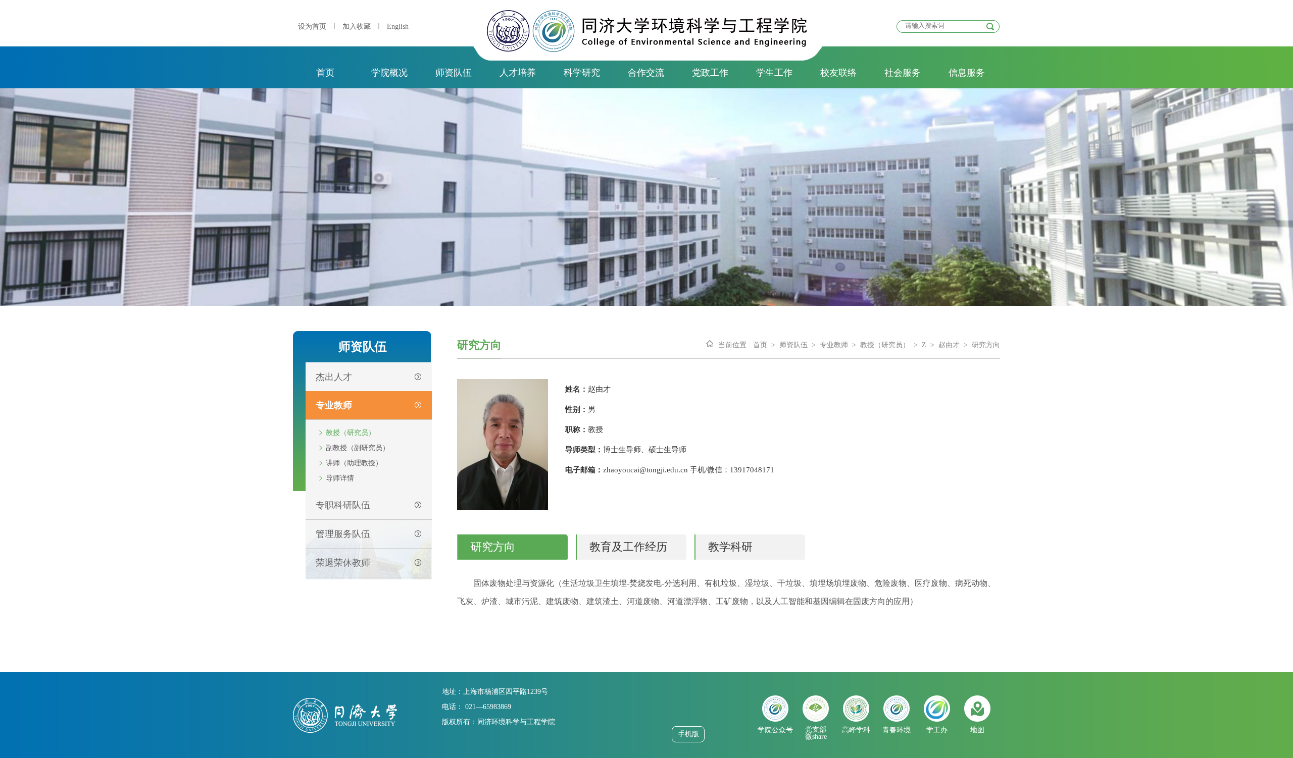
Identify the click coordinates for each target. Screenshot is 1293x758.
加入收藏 (356, 26)
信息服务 (967, 73)
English (398, 26)
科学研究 (582, 73)
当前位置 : (734, 345)
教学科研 (730, 546)
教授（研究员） (350, 433)
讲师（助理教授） (354, 463)
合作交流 (646, 73)
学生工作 (774, 73)
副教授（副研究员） (357, 448)
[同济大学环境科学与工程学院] (647, 49)
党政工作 (710, 73)
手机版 (688, 734)
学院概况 (389, 73)
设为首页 (312, 26)
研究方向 (986, 345)
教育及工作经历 (628, 546)
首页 (325, 73)
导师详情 (340, 478)
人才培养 (518, 73)
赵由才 (949, 345)
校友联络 (838, 73)
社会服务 (902, 73)
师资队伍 (453, 73)
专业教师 (834, 345)
